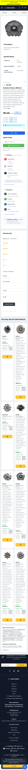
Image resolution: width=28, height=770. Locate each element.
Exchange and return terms (13, 223)
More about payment (9, 214)
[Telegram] (14, 671)
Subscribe (21, 665)
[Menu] (2, 8)
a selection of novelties (14, 4)
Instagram (22, 748)
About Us (14, 684)
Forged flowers (6, 82)
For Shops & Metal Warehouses (14, 698)
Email (5, 297)
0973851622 (10, 746)
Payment (14, 688)
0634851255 (18, 706)
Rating (5, 276)
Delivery (14, 686)
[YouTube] (18, 671)
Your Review (6, 281)
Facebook (15, 750)
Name (5, 290)
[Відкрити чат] (25, 767)
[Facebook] (10, 671)
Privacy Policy (14, 740)
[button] (19, 8)
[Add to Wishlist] (24, 82)
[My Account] (22, 7)
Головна (4, 12)
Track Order (14, 730)
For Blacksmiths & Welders (14, 696)
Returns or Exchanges (14, 732)
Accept (14, 766)
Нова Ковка (16, 755)
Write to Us (20, 746)
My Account (14, 727)
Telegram (8, 748)
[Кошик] (25, 8)
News (13, 693)
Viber (15, 748)
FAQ (14, 735)
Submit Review (9, 304)
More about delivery (9, 184)
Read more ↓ (6, 650)
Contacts (14, 691)
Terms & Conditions (14, 738)
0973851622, (9, 706)
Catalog (14, 12)
